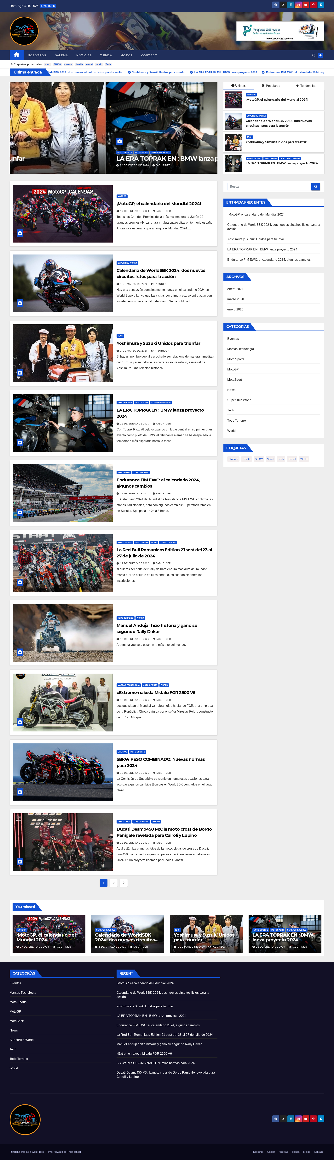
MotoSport (27, 152)
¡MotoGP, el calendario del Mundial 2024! (277, 99)
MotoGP (251, 95)
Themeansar (74, 1151)
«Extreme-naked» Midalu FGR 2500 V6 (156, 692)
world (99, 64)
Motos (126, 55)
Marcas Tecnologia (129, 685)
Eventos (122, 752)
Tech (108, 64)
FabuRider (67, 165)
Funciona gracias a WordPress (27, 1151)
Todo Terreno (45, 152)
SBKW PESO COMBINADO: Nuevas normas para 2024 (156, 1063)
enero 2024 (235, 289)
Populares (272, 85)
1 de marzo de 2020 (134, 284)
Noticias (84, 55)
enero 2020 (235, 309)
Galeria (61, 55)
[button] (313, 55)
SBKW (57, 64)
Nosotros (37, 55)
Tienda (106, 55)
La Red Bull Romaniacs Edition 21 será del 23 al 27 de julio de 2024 (165, 1034)
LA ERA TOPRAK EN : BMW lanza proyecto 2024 (282, 163)
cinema (68, 64)
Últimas (240, 85)
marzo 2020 (235, 299)
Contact (149, 55)
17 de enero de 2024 (135, 211)
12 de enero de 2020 (39, 165)
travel (89, 64)
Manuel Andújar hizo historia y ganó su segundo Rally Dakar (159, 1044)
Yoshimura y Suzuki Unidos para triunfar (276, 142)
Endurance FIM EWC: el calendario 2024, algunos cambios (104, 158)
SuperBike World (256, 116)
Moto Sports (254, 158)
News (154, 542)
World (140, 618)
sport (47, 64)
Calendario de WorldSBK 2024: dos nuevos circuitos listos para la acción (125, 939)
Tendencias (308, 85)
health (79, 64)
